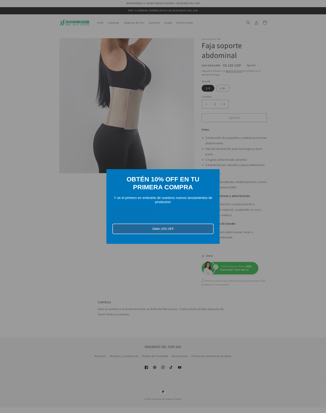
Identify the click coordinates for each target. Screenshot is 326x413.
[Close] (215, 173)
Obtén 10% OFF (163, 228)
